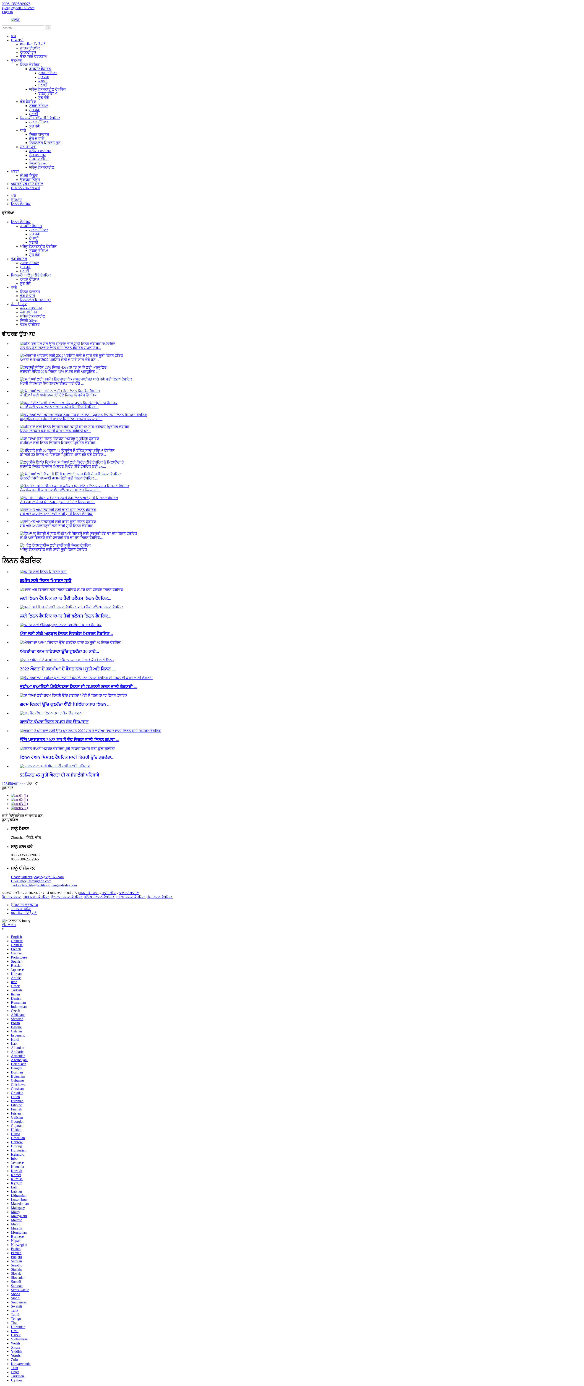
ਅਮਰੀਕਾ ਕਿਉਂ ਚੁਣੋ (33, 44)
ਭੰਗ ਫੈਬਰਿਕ (28, 102)
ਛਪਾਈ (43, 81)
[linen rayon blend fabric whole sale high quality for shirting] (67, 748)
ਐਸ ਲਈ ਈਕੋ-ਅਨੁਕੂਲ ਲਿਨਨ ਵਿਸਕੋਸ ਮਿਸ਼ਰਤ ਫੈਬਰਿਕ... (66, 633)
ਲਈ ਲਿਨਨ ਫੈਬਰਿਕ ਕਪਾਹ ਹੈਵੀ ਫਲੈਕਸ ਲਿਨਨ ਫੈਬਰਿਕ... (65, 598)
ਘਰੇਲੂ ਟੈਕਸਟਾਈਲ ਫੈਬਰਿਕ (47, 89)
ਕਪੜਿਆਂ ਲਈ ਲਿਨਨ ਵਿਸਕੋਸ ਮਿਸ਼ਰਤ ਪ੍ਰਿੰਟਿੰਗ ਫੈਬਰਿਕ (58, 443)
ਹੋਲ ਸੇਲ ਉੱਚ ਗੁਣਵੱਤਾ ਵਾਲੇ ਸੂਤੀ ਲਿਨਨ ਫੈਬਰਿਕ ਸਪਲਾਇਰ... (60, 348)
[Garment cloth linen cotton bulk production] (51, 713)
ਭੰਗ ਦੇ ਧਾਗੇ (36, 139)
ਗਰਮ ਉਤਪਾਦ (89, 893)
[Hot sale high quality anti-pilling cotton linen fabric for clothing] (73, 695)
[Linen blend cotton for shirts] (43, 572)
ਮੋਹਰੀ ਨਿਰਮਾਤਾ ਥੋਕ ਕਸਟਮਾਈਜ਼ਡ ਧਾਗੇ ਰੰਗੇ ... (52, 383)
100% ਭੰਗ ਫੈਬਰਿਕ (36, 897)
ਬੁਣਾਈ (42, 85)
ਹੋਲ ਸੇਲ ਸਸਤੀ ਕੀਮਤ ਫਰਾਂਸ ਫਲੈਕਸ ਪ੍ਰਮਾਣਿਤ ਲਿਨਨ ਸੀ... (60, 490)
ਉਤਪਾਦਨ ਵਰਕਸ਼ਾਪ (33, 56)
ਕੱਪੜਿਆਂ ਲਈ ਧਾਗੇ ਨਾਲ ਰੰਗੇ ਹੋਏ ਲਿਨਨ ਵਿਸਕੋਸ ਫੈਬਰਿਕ (58, 395)
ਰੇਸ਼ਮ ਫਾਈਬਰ (39, 159)
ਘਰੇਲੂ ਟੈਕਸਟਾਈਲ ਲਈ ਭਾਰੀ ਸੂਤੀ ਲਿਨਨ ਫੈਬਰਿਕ (53, 549)
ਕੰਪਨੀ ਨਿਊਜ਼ (29, 175)
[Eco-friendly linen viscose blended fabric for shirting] (61, 625)
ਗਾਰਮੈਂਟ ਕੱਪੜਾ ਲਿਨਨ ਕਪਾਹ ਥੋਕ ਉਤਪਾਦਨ (54, 721)
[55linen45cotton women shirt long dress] (55, 766)
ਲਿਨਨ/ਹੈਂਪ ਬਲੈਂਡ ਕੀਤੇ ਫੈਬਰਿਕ (40, 118)
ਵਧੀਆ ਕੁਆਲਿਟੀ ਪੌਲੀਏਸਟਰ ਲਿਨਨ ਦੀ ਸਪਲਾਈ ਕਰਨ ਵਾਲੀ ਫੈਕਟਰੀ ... (78, 686)
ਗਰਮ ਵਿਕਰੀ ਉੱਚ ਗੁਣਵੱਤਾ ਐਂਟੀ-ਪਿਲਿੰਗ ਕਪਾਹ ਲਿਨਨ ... (65, 704)
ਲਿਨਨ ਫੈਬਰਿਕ (30, 65)
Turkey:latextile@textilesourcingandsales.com (44, 885)
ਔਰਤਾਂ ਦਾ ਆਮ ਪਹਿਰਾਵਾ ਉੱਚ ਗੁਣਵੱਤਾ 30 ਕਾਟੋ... (59, 651)
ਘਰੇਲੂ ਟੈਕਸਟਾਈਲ (41, 167)
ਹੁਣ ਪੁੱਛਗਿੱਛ (10, 820)
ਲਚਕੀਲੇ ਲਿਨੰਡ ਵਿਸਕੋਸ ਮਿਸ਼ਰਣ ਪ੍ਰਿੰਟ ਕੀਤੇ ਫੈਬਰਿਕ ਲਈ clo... (63, 466)
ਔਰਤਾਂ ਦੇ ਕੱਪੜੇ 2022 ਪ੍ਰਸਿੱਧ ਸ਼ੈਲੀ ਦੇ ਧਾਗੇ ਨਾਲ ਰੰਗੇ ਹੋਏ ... (59, 360)
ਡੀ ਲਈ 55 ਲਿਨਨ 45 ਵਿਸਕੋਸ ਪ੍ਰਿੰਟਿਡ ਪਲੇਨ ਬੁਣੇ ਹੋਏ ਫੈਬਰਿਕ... (63, 454)
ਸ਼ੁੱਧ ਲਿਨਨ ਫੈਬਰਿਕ (159, 897)
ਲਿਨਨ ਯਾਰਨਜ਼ (39, 134)
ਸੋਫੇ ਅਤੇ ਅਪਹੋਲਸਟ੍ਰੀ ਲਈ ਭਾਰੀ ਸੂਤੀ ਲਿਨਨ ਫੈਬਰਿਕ (56, 514)
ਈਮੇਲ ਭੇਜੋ (9, 925)
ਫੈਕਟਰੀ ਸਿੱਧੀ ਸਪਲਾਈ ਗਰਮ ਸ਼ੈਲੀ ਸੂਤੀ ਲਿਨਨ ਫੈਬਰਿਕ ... (59, 478)
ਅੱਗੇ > (17, 784)
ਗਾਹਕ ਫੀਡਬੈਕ (30, 48)
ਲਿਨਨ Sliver (38, 163)
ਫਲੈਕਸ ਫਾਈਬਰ (40, 151)
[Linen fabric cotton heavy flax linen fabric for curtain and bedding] (71, 589)
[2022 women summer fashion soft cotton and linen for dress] (67, 660)
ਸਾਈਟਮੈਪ (109, 893)
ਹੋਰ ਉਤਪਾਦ (28, 147)
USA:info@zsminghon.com (31, 881)
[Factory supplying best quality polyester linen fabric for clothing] (86, 678)
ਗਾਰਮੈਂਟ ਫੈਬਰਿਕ (40, 69)
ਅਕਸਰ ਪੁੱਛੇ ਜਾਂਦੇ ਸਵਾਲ (27, 184)
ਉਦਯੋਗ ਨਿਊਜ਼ (30, 180)
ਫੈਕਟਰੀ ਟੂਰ (28, 52)
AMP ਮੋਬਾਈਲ (129, 893)
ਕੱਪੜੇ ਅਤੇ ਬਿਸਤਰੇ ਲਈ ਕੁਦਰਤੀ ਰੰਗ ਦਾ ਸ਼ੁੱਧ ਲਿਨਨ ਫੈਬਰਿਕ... (61, 537)
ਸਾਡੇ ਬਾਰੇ (17, 40)
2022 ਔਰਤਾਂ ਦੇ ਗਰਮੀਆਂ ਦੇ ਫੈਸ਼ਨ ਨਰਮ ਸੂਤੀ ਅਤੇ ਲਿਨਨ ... (67, 669)
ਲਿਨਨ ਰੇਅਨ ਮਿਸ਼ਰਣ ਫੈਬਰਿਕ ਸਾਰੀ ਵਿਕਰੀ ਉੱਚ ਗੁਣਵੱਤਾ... (67, 757)
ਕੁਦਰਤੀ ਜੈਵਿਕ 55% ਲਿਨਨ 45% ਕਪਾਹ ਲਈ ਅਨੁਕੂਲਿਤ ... (59, 371)
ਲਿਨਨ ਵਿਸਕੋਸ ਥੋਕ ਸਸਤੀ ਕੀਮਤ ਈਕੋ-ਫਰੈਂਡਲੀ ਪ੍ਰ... (55, 431)
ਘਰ (13, 36)
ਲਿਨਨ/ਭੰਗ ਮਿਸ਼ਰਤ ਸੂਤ (44, 143)
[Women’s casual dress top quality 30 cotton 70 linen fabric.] (71, 642)
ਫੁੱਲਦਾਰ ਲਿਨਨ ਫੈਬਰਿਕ (66, 897)
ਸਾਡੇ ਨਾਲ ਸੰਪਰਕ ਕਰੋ (25, 188)
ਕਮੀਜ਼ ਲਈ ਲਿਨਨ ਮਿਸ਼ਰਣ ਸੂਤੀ (45, 580)
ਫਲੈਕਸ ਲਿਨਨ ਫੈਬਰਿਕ (99, 897)
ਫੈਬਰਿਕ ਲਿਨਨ (11, 897)
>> (23, 784)
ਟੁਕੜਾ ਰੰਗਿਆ (47, 73)
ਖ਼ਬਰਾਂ (15, 171)
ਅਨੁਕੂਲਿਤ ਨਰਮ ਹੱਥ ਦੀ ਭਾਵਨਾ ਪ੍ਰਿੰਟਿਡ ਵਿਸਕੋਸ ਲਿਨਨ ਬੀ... (61, 419)
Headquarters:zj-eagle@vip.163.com (37, 877)
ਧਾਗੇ (23, 130)
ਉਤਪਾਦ (16, 61)
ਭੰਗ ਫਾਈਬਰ (37, 155)
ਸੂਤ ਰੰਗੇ (43, 77)
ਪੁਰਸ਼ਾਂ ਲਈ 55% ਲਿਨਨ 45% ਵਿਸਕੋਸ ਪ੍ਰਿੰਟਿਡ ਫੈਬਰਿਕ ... (59, 407)
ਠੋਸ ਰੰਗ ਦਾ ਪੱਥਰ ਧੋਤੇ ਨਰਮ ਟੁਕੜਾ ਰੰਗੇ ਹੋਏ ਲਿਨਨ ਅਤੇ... (57, 502)
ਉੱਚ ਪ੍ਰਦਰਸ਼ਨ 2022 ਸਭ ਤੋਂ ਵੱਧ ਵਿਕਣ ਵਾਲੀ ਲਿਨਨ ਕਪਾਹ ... (69, 739)
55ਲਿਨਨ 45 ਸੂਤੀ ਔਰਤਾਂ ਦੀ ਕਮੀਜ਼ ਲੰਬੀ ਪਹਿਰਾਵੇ (59, 775)
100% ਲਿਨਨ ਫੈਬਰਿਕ (130, 897)
